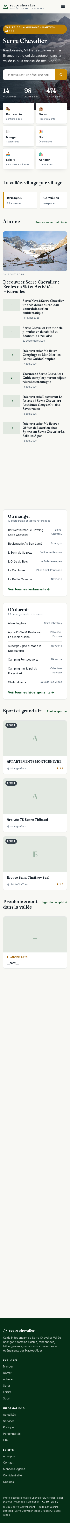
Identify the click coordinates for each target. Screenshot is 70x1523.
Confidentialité (12, 1475)
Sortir (6, 1385)
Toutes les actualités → (51, 222)
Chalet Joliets (35, 682)
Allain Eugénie (35, 623)
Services (8, 1421)
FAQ (5, 1440)
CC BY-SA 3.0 (50, 1501)
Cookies (8, 1481)
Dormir (7, 1373)
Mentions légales (14, 1469)
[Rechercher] (61, 74)
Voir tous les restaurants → (29, 589)
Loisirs (7, 1392)
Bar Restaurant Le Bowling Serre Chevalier (35, 532)
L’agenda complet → (53, 902)
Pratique (8, 1427)
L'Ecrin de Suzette (35, 552)
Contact (8, 1462)
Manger (8, 1366)
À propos (9, 1456)
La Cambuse (35, 570)
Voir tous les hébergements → (31, 692)
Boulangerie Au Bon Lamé (35, 543)
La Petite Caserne (35, 579)
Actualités (9, 1414)
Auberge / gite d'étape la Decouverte (35, 648)
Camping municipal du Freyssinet (35, 671)
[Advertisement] (35, 476)
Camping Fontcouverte (35, 659)
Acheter (8, 1379)
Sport (6, 1398)
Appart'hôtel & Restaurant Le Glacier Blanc (35, 634)
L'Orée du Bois (35, 561)
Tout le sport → (57, 711)
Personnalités (12, 1433)
